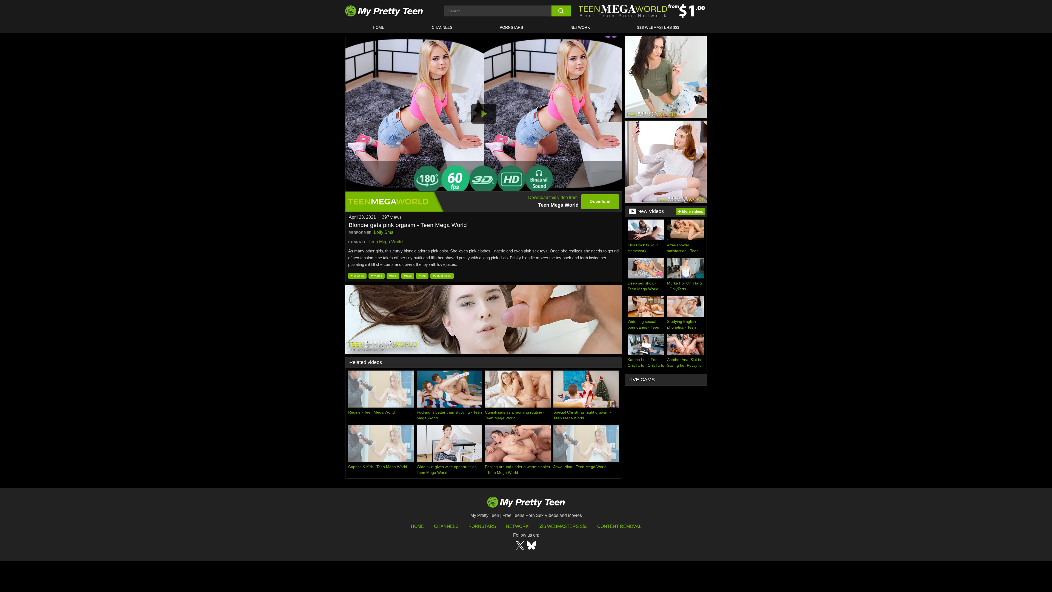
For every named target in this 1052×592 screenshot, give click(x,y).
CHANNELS (442, 27)
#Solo (393, 275)
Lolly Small (385, 232)
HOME (378, 27)
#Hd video (357, 275)
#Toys (407, 275)
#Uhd (422, 275)
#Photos (376, 275)
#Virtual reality (442, 275)
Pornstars (511, 27)
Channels (446, 526)
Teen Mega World (385, 241)
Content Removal (619, 526)
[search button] (560, 10)
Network (580, 27)
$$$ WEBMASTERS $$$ (658, 27)
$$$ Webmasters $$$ (563, 526)
